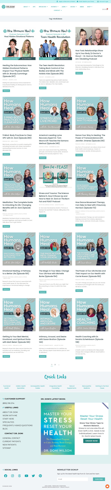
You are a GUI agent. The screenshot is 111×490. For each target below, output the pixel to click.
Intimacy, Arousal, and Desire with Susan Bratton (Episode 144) (52, 339)
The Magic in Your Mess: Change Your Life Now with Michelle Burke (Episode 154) (54, 274)
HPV (34, 7)
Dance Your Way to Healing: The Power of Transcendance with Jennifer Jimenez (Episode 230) (90, 138)
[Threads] (19, 476)
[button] (107, 486)
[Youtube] (26, 476)
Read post (6, 90)
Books (73, 7)
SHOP (89, 7)
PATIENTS (54, 7)
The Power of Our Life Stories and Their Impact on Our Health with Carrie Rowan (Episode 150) (90, 274)
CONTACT (57, 10)
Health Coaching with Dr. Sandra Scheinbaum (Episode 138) (89, 339)
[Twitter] (33, 476)
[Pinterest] (40, 476)
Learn (63, 7)
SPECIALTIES (42, 7)
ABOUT (26, 7)
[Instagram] (13, 476)
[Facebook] (6, 476)
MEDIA (82, 7)
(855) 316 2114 (8, 403)
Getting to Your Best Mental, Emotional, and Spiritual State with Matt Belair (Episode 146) (16, 339)
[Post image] (19, 43)
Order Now (91, 441)
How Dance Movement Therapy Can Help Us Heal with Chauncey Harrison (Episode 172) (90, 205)
